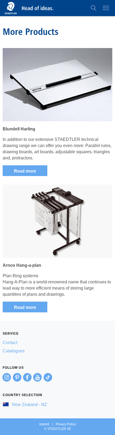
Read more (25, 171)
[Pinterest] (17, 377)
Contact (10, 342)
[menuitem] (57, 342)
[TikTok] (48, 377)
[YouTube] (37, 377)
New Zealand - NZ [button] (29, 404)
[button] (93, 8)
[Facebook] (27, 377)
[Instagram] (6, 377)
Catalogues (14, 351)
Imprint (44, 424)
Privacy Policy (66, 424)
